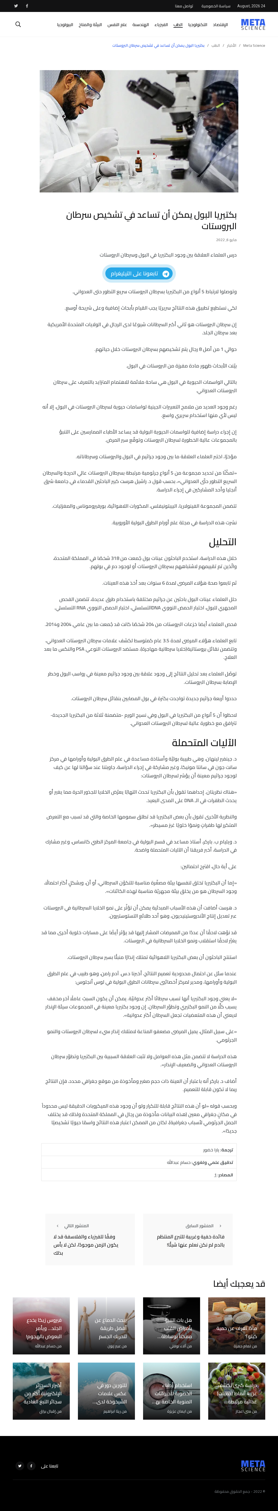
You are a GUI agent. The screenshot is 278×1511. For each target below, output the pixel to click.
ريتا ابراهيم (112, 1411)
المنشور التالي (76, 1226)
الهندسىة (140, 24)
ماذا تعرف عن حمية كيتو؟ (236, 1332)
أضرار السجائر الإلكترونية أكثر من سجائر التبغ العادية (43, 1393)
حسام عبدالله (45, 1346)
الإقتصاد (220, 24)
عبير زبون (114, 1346)
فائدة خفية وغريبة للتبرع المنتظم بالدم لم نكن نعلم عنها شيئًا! (191, 1240)
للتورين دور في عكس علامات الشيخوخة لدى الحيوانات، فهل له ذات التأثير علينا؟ (109, 1401)
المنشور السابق (200, 1226)
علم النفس (117, 24)
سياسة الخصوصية (215, 6)
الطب (178, 24)
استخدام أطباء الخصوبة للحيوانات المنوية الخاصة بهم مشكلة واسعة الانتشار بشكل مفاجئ (172, 1406)
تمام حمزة (242, 1346)
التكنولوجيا (197, 24)
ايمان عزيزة (176, 1411)
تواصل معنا (184, 6)
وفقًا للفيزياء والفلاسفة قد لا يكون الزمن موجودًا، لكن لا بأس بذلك (85, 1244)
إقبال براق (47, 1411)
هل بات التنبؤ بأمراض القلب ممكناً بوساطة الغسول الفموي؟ (173, 1332)
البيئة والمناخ (90, 24)
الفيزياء (161, 24)
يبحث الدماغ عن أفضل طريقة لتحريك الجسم (111, 1328)
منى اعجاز (243, 1411)
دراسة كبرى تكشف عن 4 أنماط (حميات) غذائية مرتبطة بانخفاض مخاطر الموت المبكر (237, 1401)
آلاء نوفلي (177, 1346)
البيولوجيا (65, 24)
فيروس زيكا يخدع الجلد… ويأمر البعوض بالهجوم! (44, 1328)
